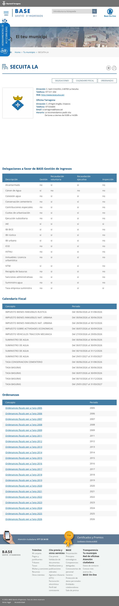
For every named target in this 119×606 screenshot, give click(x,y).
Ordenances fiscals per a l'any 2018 (23, 474)
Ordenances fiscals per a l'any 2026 (23, 519)
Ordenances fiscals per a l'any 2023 (23, 502)
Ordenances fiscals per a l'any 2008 (23, 424)
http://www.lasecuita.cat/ (52, 94)
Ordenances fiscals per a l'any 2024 (23, 508)
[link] (11, 3)
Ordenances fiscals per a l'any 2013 (23, 446)
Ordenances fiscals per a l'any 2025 (23, 513)
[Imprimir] (114, 68)
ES (94, 16)
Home (17, 52)
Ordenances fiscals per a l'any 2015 (23, 458)
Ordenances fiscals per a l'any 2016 (23, 463)
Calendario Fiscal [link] (85, 80)
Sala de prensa (72, 590)
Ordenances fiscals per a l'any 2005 (23, 407)
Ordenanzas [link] (107, 80)
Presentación (71, 553)
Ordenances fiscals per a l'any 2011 (23, 435)
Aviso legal (6, 602)
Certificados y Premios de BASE (87, 541)
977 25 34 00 (42, 539)
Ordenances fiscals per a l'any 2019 (23, 480)
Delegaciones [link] (62, 80)
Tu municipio (29, 52)
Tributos (35, 562)
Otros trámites (38, 575)
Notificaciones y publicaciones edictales (56, 568)
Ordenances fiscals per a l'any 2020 (23, 485)
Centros (69, 575)
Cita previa (53, 556)
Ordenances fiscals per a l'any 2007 (23, 419)
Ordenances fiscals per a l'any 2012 (23, 441)
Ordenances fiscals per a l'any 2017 (23, 469)
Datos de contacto (91, 565)
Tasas (34, 565)
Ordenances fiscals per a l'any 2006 (23, 413)
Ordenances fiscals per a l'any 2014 (23, 452)
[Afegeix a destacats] (108, 68)
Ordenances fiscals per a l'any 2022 (23, 496)
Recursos (36, 571)
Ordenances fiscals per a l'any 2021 (23, 491)
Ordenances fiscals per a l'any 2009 (23, 430)
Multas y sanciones (40, 568)
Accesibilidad (20, 602)
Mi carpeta (36, 553)
